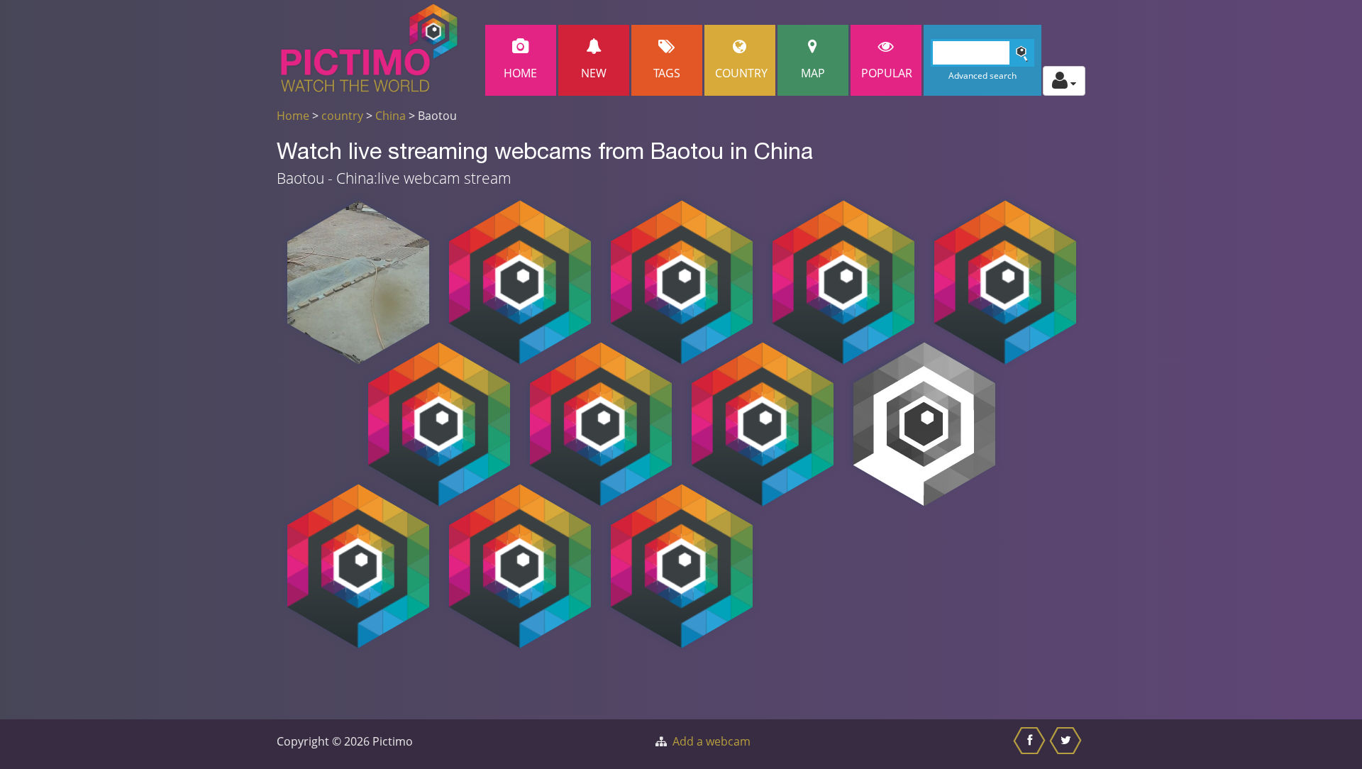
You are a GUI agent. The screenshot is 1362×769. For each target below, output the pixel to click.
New (594, 73)
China (390, 115)
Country (741, 73)
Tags (666, 73)
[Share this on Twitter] (1067, 744)
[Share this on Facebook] (1031, 744)
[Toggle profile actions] (1064, 81)
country (342, 115)
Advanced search (982, 76)
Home (520, 73)
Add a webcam (711, 741)
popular (886, 73)
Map (813, 73)
